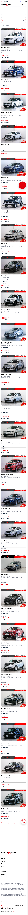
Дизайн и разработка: (7, 911)
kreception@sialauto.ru (7, 908)
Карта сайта (4, 877)
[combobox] (13, 16)
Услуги (3, 863)
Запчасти (4, 871)
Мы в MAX (24, 1)
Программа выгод (6, 869)
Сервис (3, 861)
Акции (2, 866)
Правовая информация (6, 901)
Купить (3, 856)
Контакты (3, 874)
